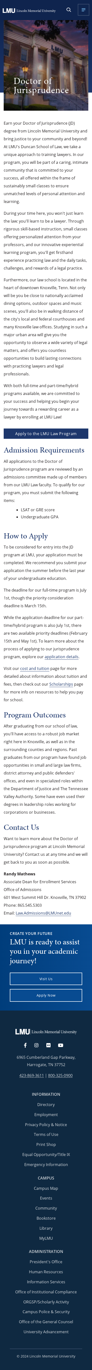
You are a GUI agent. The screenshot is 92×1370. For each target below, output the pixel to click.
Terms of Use (46, 1134)
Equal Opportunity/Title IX (46, 1154)
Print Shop (46, 1144)
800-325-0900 (60, 1075)
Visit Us (46, 979)
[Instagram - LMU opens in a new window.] (39, 1045)
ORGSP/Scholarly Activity (46, 1302)
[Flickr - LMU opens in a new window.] (51, 1045)
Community (46, 1208)
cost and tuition (34, 668)
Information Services (46, 1282)
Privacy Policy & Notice (46, 1124)
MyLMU (46, 1238)
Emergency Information (46, 1164)
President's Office (46, 1261)
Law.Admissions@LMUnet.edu (43, 913)
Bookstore (46, 1218)
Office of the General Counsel (46, 1321)
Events (46, 1198)
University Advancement (46, 1331)
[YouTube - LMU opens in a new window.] (63, 1045)
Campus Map (46, 1188)
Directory (46, 1104)
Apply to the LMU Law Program (46, 433)
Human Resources (46, 1272)
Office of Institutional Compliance (46, 1292)
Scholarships (61, 684)
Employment (46, 1114)
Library (46, 1228)
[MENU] (83, 10)
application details (62, 656)
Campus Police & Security (46, 1311)
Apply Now (46, 995)
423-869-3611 (31, 1075)
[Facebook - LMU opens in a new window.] (28, 1045)
